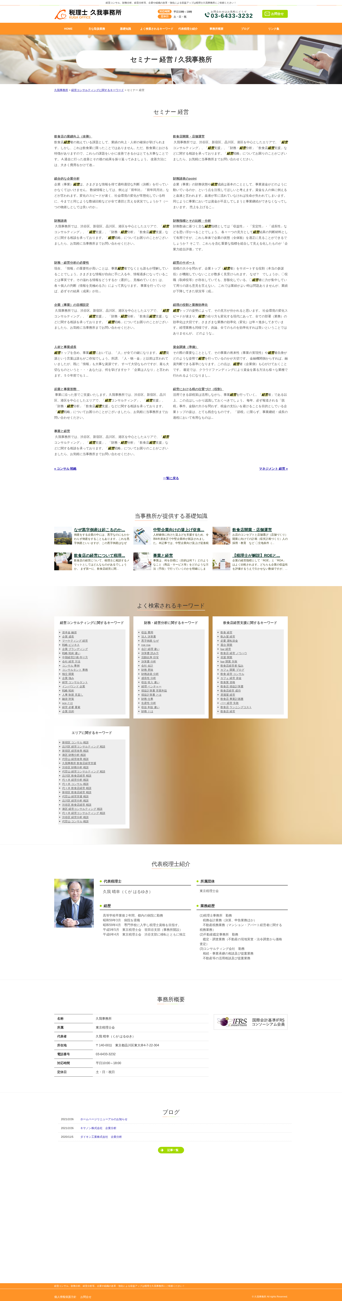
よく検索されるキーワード (156, 28)
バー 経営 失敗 (229, 703)
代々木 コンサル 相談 (75, 784)
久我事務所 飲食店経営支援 (79, 763)
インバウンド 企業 (73, 686)
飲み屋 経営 (227, 636)
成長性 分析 (148, 678)
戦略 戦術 (68, 690)
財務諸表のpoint (185, 178)
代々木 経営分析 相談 (75, 779)
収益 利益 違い (150, 707)
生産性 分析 (148, 703)
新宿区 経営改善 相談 (75, 750)
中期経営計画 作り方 (75, 657)
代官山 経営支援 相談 (75, 796)
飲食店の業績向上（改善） (73, 136)
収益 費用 (147, 632)
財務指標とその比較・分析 (192, 220)
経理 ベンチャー (151, 686)
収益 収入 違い (150, 682)
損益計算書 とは (151, 694)
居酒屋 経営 (227, 694)
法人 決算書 (148, 636)
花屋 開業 (226, 657)
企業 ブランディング (75, 649)
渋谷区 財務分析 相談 (75, 767)
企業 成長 (68, 636)
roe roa (145, 644)
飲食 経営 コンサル (232, 674)
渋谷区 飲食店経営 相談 (76, 804)
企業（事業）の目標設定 (71, 305)
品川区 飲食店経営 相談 (76, 775)
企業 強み (68, 678)
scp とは (67, 703)
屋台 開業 (226, 644)
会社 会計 (147, 665)
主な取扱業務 (96, 28)
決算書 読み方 (150, 653)
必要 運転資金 (229, 640)
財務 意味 (147, 669)
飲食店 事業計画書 (231, 698)
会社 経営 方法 (71, 661)
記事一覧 (173, 1150)
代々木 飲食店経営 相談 (76, 788)
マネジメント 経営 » (273, 468)
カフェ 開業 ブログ (232, 669)
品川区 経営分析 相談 (75, 800)
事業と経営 (62, 431)
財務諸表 (60, 220)
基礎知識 (125, 28)
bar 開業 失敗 (228, 661)
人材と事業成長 (65, 347)
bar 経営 (225, 649)
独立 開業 (68, 674)
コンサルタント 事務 (75, 669)
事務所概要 (216, 28)
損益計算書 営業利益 (154, 690)
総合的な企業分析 (67, 178)
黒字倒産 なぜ (150, 640)
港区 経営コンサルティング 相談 (82, 808)
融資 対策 (68, 698)
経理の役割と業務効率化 (190, 305)
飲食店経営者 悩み (231, 665)
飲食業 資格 (227, 682)
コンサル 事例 (71, 665)
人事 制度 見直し (72, 694)
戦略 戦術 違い (71, 653)
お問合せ (277, 13)
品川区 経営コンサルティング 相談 (83, 746)
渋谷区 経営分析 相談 (75, 817)
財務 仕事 (147, 698)
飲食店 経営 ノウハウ (233, 653)
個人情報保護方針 (65, 1296)
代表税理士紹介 (188, 28)
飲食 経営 (226, 632)
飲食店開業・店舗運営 (189, 136)
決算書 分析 (148, 661)
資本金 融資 (69, 632)
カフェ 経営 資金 (230, 678)
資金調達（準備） (185, 347)
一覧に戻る (171, 478)
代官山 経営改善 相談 (75, 759)
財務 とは (147, 711)
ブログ (245, 28)
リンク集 (273, 28)
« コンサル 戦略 (65, 468)
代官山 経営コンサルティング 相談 (83, 771)
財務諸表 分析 (150, 674)
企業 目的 (68, 711)
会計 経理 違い (150, 649)
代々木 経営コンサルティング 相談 (83, 813)
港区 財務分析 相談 (74, 754)
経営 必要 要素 (71, 707)
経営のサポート (184, 262)
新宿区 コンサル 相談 (75, 742)
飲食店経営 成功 (230, 690)
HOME (68, 28)
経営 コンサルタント (75, 682)
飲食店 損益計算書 (231, 686)
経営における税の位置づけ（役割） (198, 389)
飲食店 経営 (227, 711)
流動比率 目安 (150, 657)
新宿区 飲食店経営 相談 (76, 792)
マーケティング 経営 (75, 640)
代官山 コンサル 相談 (75, 821)
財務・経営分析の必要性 (71, 262)
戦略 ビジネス (71, 644)
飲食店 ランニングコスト (236, 707)
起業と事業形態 (67, 389)
